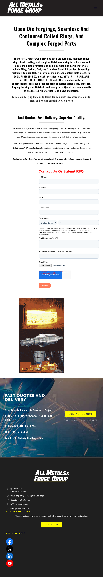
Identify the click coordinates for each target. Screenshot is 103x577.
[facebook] (9, 539)
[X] (9, 546)
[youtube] (9, 560)
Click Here (67, 100)
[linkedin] (9, 553)
